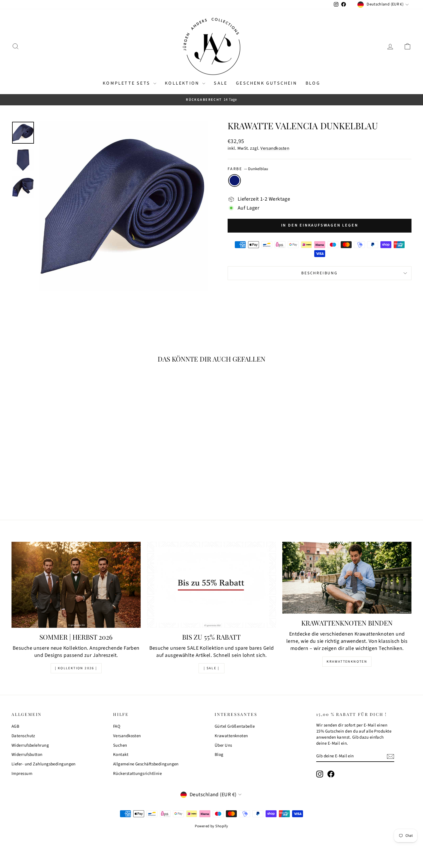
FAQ (116, 726)
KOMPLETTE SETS (127, 83)
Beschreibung (319, 273)
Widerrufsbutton (27, 755)
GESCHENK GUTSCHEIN (266, 83)
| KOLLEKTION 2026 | (76, 668)
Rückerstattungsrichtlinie (137, 774)
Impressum (22, 774)
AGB (15, 726)
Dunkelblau (234, 180)
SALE (220, 83)
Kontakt (120, 755)
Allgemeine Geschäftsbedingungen (146, 764)
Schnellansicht (59, 466)
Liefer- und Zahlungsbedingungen (44, 764)
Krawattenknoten (347, 661)
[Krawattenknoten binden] (346, 578)
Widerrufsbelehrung (30, 745)
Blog (313, 83)
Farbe (248, 169)
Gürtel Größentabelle (235, 726)
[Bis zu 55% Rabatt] (211, 585)
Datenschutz (23, 736)
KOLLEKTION (183, 83)
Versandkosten (274, 148)
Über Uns (223, 745)
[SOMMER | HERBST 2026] (76, 585)
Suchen (120, 745)
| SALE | (211, 668)
